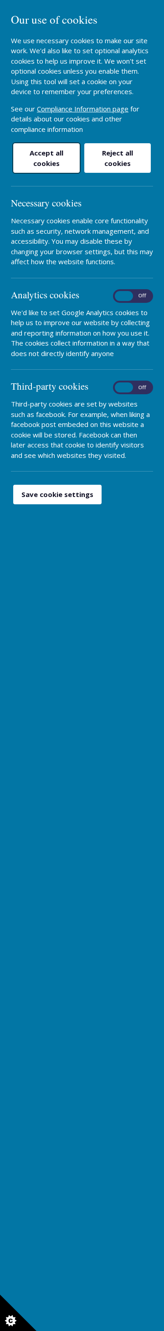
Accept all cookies (46, 158)
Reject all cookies (117, 158)
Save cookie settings (57, 494)
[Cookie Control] (18, 1313)
